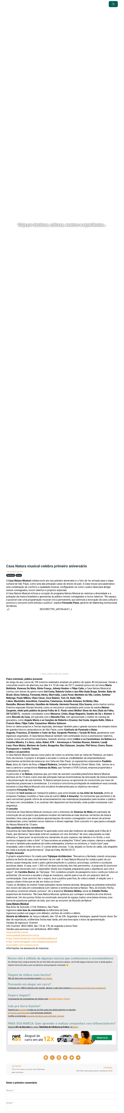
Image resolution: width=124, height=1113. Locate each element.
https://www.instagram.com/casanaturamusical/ (31, 941)
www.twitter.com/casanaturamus (22, 945)
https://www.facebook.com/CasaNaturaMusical (31, 938)
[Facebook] (46, 1057)
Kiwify (75, 1027)
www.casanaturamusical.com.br (22, 935)
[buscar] (113, 4)
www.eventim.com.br (17, 932)
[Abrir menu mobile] (71, 4)
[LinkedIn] (59, 1057)
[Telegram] (78, 1057)
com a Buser (46, 978)
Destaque (10, 575)
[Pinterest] (65, 1057)
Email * (9, 1102)
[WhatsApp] (71, 1057)
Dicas (18, 575)
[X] (52, 1057)
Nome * (10, 1090)
